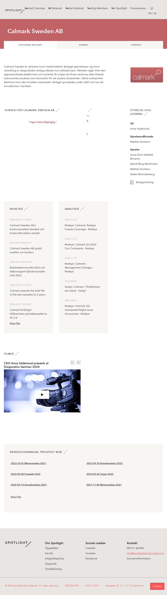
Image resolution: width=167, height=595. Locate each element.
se (155, 13)
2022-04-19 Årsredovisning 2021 (29, 484)
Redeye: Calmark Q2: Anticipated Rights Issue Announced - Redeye (79, 309)
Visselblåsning (53, 568)
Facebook (91, 558)
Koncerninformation (139, 558)
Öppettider (51, 548)
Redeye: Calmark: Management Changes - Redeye (79, 267)
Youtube (90, 553)
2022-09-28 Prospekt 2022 (25, 474)
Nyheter (16, 208)
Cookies (157, 586)
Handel (83, 45)
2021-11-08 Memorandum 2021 (104, 484)
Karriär (49, 553)
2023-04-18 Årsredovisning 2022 (104, 463)
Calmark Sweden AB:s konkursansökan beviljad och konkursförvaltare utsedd (27, 229)
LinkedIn (90, 548)
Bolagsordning (140, 182)
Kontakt (136, 45)
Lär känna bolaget (30, 45)
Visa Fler (15, 323)
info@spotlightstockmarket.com (145, 553)
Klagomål (50, 563)
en (150, 13)
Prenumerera (138, 8)
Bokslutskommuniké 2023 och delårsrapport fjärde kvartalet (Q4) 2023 (27, 271)
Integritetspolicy (54, 558)
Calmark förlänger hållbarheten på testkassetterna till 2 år (28, 313)
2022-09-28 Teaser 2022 (100, 474)
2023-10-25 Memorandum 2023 (28, 463)
